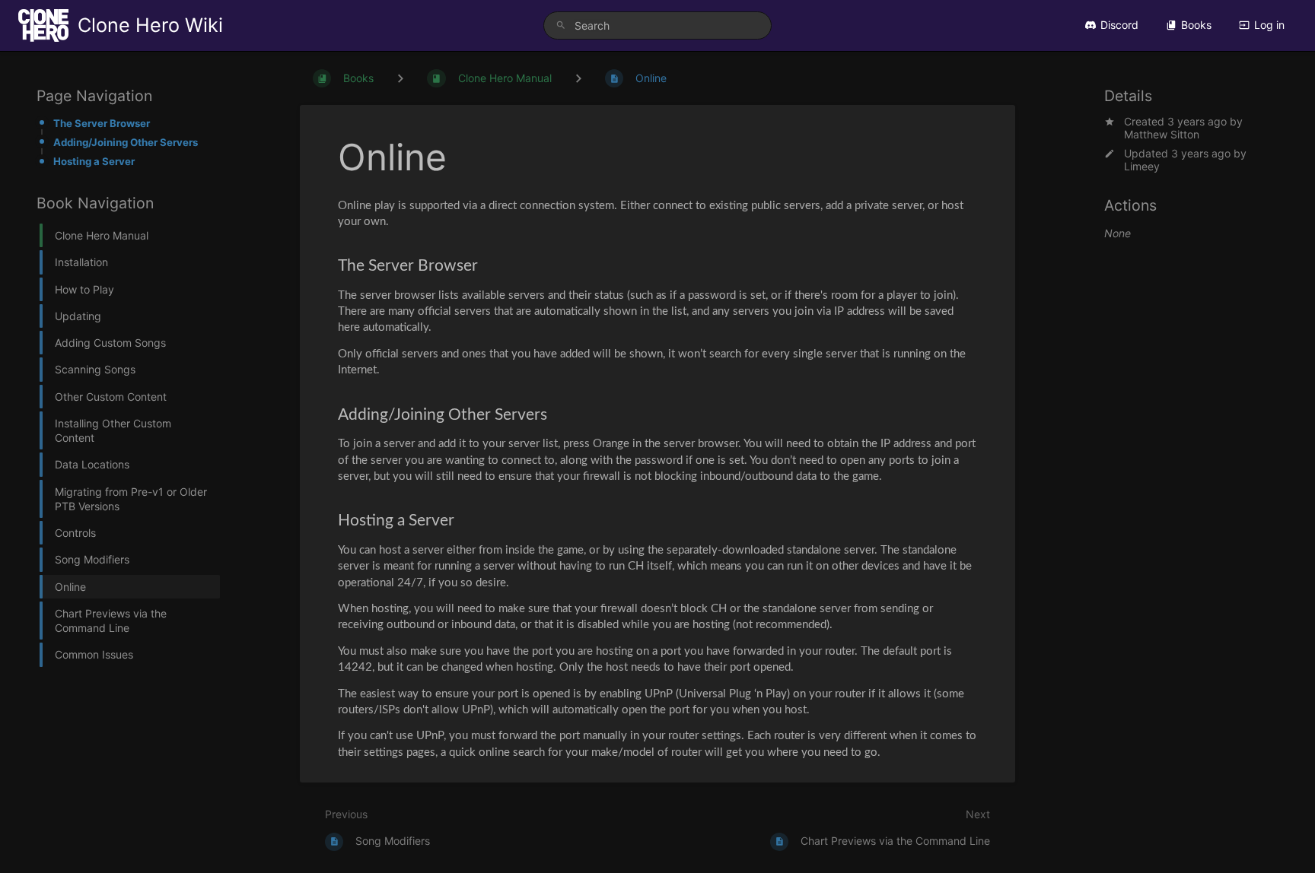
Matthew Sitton (1161, 134)
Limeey (1142, 166)
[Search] (561, 25)
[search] (657, 25)
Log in (1269, 24)
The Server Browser (101, 123)
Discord (1119, 24)
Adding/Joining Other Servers (125, 142)
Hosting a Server (94, 161)
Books (1196, 24)
